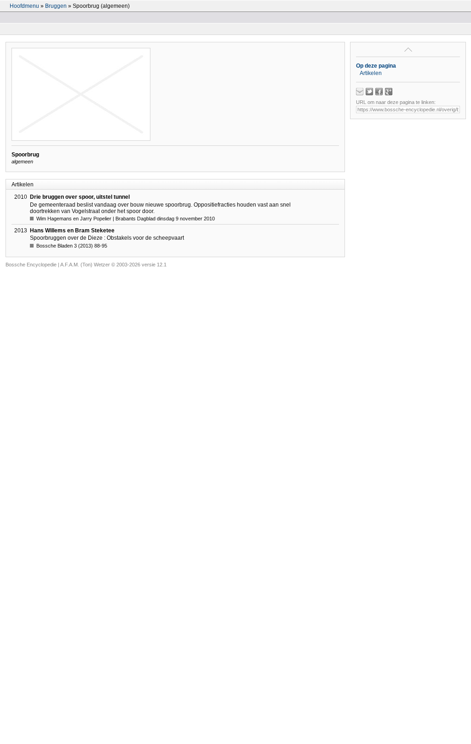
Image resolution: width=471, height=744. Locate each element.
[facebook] (379, 91)
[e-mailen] (359, 91)
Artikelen (371, 73)
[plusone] (388, 91)
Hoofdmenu (24, 6)
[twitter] (369, 91)
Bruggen (56, 6)
